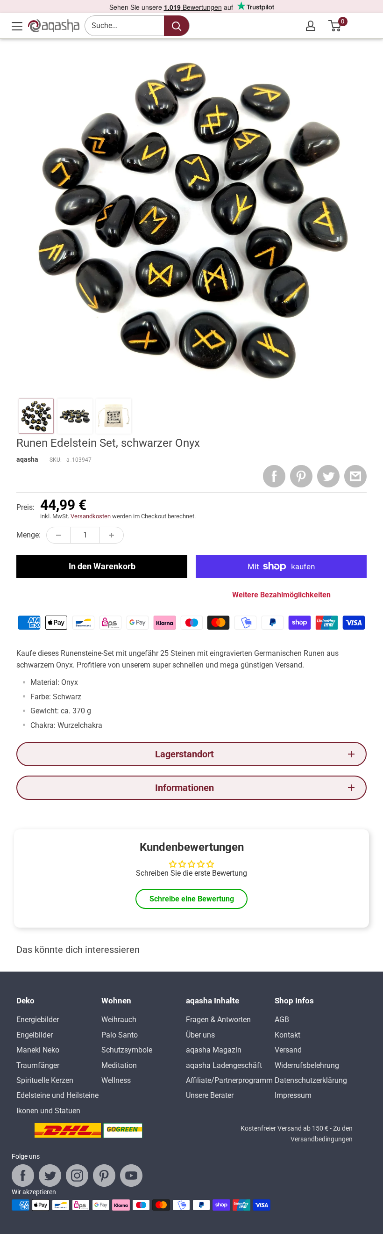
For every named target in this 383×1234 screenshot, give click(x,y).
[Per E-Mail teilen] (355, 476)
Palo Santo (119, 1035)
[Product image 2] (74, 416)
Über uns (200, 1035)
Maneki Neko (37, 1049)
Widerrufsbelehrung (307, 1065)
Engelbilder (34, 1035)
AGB (282, 1019)
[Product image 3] (113, 416)
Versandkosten (91, 516)
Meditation (119, 1065)
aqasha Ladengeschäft (224, 1065)
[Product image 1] (36, 416)
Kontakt (287, 1035)
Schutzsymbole (126, 1049)
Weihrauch (118, 1019)
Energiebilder (37, 1019)
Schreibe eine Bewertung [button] (191, 898)
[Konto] (310, 26)
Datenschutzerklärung (311, 1080)
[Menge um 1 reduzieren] (58, 535)
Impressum (293, 1095)
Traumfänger (37, 1065)
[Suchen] (176, 25)
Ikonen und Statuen (48, 1110)
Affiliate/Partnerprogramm (229, 1080)
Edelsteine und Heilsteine (57, 1095)
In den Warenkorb (102, 566)
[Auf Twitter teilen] (328, 476)
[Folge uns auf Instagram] (77, 1175)
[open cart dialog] (335, 25)
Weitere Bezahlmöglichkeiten (281, 594)
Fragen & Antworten (218, 1019)
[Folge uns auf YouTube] (131, 1175)
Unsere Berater (210, 1095)
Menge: (28, 534)
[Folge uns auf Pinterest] (104, 1175)
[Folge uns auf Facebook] (23, 1175)
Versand (288, 1049)
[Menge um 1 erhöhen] (111, 535)
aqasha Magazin (213, 1049)
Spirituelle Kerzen (44, 1080)
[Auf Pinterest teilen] (301, 476)
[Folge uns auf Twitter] (50, 1175)
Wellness (116, 1080)
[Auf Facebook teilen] (274, 476)
